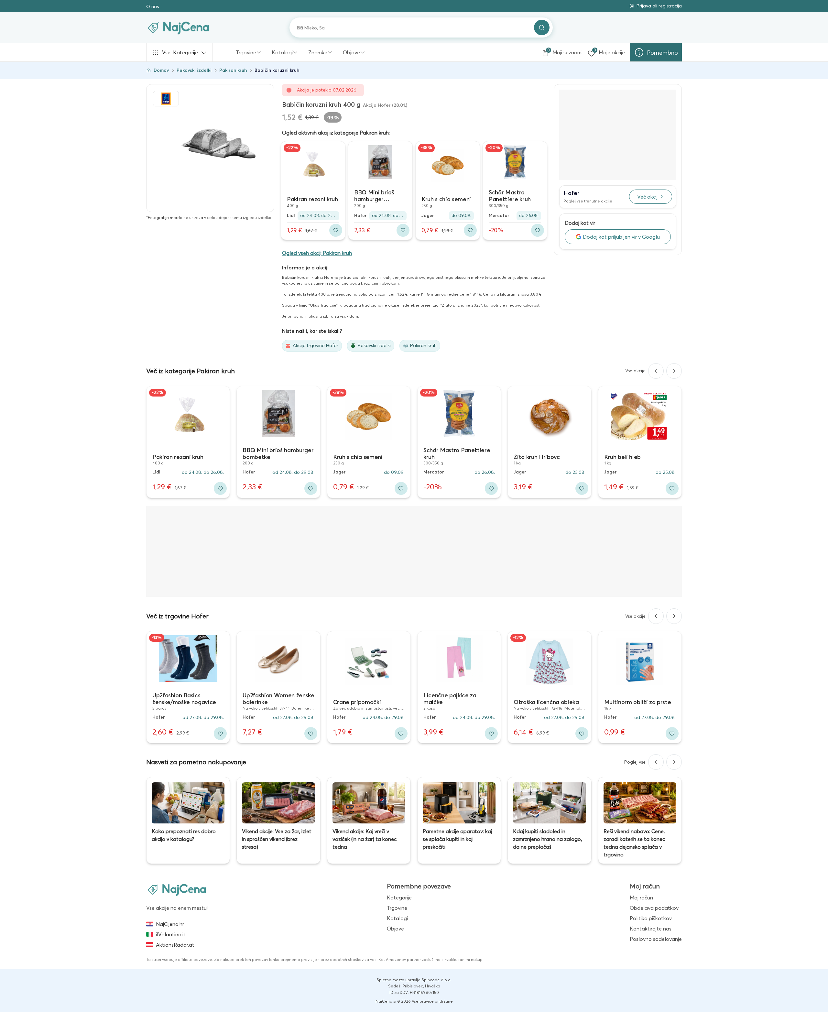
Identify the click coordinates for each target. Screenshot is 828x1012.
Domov (161, 70)
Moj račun (641, 897)
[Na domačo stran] (177, 889)
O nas (152, 6)
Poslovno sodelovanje (656, 939)
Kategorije (180, 52)
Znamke (317, 52)
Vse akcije (635, 371)
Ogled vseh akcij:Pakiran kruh (317, 253)
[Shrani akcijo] (335, 230)
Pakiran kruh (233, 70)
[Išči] (542, 27)
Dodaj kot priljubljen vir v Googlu (621, 237)
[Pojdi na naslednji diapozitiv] (674, 371)
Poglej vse (635, 762)
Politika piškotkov (651, 918)
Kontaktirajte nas (650, 928)
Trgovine (246, 52)
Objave (351, 52)
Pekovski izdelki (194, 70)
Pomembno (662, 52)
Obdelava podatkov (654, 908)
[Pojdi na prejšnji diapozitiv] (656, 371)
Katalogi (282, 52)
